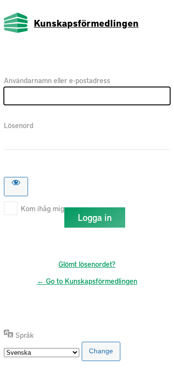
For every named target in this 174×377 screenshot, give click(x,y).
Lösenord (18, 125)
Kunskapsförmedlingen (86, 22)
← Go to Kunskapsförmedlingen (87, 281)
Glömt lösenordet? (87, 264)
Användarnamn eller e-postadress (57, 80)
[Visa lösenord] (16, 186)
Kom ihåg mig (42, 208)
